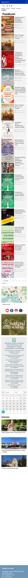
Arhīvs (4, 10)
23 (24, 406)
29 (10, 398)
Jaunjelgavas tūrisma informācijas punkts (14, 355)
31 (17, 398)
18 (6, 406)
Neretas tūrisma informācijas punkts (14, 375)
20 (13, 406)
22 (20, 406)
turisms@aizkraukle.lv (9, 574)
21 (17, 406)
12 (10, 403)
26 (10, 409)
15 (20, 403)
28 (6, 398)
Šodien (8, 8)
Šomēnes (18, 8)
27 (3, 398)
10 (3, 403)
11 (6, 403)
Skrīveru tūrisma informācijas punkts (14, 364)
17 (3, 406)
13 (13, 403)
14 (17, 403)
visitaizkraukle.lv (5, 2)
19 (10, 406)
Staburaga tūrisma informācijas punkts (14, 369)
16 (24, 403)
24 (3, 409)
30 (13, 398)
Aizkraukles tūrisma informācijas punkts (14, 350)
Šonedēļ (13, 8)
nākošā (4, 283)
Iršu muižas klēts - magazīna (14, 384)
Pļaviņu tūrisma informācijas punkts (14, 359)
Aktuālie (3, 8)
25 (6, 409)
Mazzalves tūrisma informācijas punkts (14, 380)
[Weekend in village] (14, 324)
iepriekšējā (6, 280)
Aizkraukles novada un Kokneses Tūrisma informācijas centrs (14, 344)
